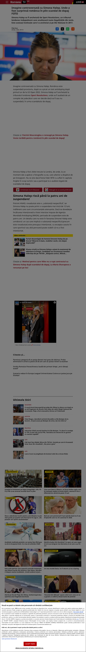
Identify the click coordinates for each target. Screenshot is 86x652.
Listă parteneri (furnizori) (9, 639)
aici (78, 619)
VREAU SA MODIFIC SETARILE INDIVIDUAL (29, 648)
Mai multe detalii (78, 612)
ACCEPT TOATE (30, 644)
